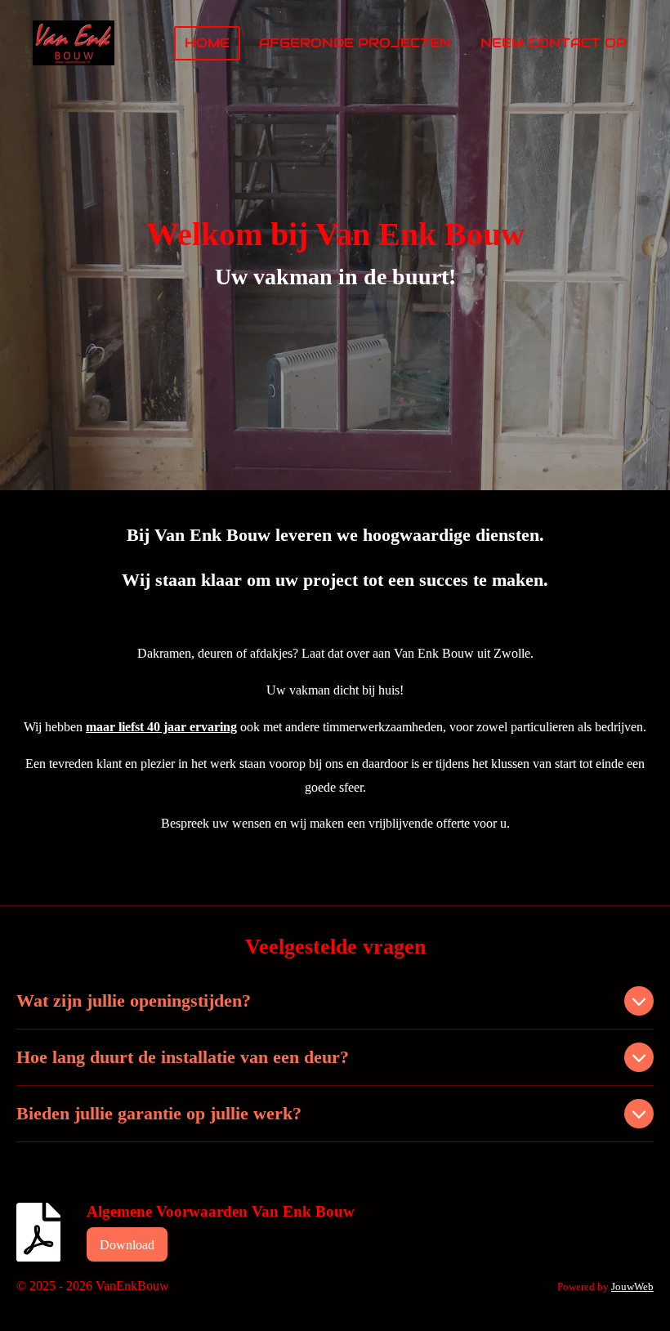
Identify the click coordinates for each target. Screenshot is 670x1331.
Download (127, 1245)
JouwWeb (632, 1286)
